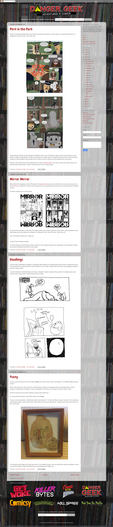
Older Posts (74, 475)
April (87, 80)
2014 (86, 104)
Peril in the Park (21, 29)
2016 (86, 99)
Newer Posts (15, 475)
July (87, 73)
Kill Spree (85, 121)
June (87, 75)
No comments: (31, 169)
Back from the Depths (89, 114)
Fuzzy (14, 377)
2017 (86, 59)
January (88, 96)
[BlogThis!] (40, 169)
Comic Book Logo (88, 123)
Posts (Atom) (20, 478)
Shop (84, 39)
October (88, 66)
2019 (86, 54)
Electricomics (16, 186)
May (87, 77)
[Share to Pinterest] (44, 169)
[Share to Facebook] (43, 169)
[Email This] (38, 169)
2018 (86, 57)
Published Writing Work (89, 41)
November (89, 63)
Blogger (71, 522)
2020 (86, 52)
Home (45, 475)
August (88, 70)
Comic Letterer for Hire (89, 44)
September (89, 68)
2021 (86, 50)
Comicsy (85, 112)
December (89, 61)
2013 (86, 106)
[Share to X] (41, 169)
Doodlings (16, 259)
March (88, 82)
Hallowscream (47, 163)
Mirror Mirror (20, 179)
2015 (86, 101)
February (88, 84)
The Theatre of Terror (89, 119)
